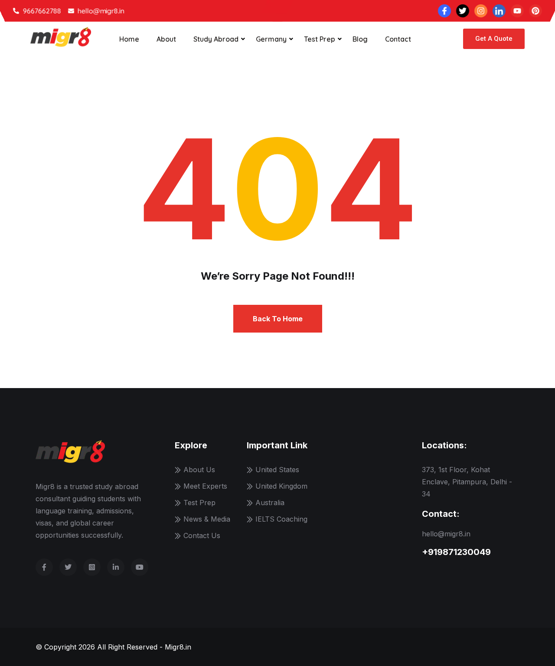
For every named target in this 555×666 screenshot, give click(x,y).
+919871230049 (456, 552)
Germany (271, 39)
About (166, 39)
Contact (398, 39)
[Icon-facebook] (444, 10)
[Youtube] (517, 10)
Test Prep (319, 39)
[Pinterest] (535, 10)
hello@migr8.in (446, 533)
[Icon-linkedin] (499, 10)
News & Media (206, 519)
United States (277, 469)
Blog (360, 39)
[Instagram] (480, 10)
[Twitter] (462, 10)
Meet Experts (205, 486)
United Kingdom (281, 486)
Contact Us (201, 535)
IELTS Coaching (281, 519)
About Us (199, 469)
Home (129, 39)
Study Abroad (215, 39)
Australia (269, 502)
